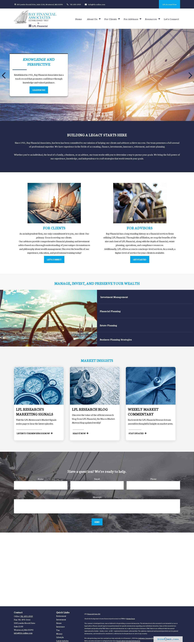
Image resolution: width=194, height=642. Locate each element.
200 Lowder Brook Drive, (39, 4)
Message (97, 497)
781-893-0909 (75, 4)
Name (41, 478)
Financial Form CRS (93, 614)
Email (97, 478)
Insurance (60, 626)
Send (97, 521)
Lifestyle (60, 637)
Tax (58, 630)
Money (59, 633)
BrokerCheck (131, 618)
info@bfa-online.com (96, 4)
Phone (153, 478)
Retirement (61, 615)
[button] (78, 19)
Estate (59, 623)
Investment (61, 619)
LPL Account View (169, 4)
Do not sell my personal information (128, 641)
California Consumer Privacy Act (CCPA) (151, 638)
